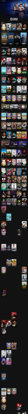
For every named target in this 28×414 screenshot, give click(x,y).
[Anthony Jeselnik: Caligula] (8, 186)
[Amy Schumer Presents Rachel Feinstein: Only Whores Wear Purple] (14, 179)
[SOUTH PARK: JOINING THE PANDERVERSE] (3, 391)
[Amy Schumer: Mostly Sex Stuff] (24, 179)
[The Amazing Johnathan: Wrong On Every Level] (3, 179)
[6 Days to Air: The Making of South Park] (3, 171)
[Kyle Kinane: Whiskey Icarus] (3, 338)
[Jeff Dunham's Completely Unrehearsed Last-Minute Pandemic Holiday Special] (3, 293)
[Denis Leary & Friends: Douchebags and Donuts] (14, 255)
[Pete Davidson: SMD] (14, 369)
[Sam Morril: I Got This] (19, 391)
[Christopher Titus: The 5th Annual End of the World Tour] (3, 217)
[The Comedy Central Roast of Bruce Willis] (24, 217)
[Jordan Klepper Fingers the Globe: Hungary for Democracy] (14, 315)
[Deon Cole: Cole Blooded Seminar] (19, 255)
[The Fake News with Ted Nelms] (14, 270)
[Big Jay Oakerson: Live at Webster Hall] (14, 194)
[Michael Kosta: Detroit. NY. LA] (3, 346)
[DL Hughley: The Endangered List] (24, 240)
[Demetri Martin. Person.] (3, 255)
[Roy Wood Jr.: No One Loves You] (3, 384)
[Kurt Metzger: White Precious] (14, 331)
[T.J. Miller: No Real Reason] (24, 399)
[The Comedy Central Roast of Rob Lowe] (8, 232)
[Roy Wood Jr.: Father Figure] (19, 376)
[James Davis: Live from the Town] (14, 285)
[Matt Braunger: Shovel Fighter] (24, 338)
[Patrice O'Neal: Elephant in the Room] (24, 361)
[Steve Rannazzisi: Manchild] (14, 399)
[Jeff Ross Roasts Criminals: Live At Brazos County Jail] (24, 293)
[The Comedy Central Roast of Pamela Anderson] (3, 232)
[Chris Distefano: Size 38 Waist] (19, 209)
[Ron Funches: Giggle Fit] (14, 376)
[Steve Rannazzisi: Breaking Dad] (8, 399)
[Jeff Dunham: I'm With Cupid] (24, 285)
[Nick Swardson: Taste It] (24, 353)
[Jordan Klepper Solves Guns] (8, 315)
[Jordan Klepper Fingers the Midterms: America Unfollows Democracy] (19, 315)
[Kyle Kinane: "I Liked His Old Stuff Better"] (19, 331)
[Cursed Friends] (14, 240)
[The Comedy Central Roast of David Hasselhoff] (8, 224)
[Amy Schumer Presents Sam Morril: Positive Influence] (19, 179)
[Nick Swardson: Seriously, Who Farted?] (19, 353)
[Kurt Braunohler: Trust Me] (8, 331)
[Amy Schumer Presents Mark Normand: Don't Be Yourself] (8, 179)
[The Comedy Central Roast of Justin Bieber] (24, 224)
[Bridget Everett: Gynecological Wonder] (3, 202)
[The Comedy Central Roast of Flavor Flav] (14, 224)
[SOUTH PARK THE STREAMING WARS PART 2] (24, 384)
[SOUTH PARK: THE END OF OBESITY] (14, 391)
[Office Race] (14, 361)
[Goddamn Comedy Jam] (19, 270)
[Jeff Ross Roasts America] (14, 293)
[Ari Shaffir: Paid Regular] (14, 186)
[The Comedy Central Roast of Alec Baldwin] (14, 217)
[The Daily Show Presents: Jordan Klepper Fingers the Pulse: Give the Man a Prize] (19, 407)
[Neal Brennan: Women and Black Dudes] (14, 353)
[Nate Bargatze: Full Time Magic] (3, 353)
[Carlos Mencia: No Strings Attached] (8, 209)
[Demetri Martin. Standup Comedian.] (8, 255)
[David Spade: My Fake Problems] (24, 247)
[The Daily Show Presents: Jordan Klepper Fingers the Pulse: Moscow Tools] (3, 323)
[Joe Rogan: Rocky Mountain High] (14, 308)
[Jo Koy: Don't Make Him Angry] (19, 300)
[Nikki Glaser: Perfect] (3, 361)
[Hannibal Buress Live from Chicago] (8, 277)
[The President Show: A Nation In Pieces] (24, 369)
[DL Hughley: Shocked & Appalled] (19, 240)
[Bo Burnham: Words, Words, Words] (24, 194)
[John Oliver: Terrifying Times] (3, 315)
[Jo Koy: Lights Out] (24, 300)
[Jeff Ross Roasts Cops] (19, 293)
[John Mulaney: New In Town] (19, 308)
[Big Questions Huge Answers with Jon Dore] (19, 194)
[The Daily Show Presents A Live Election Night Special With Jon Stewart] (3, 247)
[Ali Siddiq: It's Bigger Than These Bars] (24, 171)
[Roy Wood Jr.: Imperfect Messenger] (24, 376)
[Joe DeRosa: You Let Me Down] (3, 308)
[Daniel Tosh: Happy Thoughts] (14, 247)
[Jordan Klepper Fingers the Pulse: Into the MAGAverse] (24, 315)
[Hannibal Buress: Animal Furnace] (3, 277)
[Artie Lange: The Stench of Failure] (19, 186)
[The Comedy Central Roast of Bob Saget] (19, 217)
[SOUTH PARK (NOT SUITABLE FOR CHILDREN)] (8, 391)
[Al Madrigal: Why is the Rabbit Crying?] (19, 171)
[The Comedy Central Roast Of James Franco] (19, 224)
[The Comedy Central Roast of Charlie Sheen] (3, 224)
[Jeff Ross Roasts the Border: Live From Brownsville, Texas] (3, 300)
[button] (3, 26)
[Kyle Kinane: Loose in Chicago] (24, 331)
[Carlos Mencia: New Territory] (3, 209)
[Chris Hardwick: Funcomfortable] (24, 209)
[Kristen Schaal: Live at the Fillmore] (24, 323)
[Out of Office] (19, 361)
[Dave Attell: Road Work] (19, 247)
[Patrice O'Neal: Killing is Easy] (3, 369)
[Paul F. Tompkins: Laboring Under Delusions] (8, 369)
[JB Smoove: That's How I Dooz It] (8, 285)
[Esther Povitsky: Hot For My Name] (24, 262)
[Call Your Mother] (19, 202)
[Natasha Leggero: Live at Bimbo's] (24, 346)
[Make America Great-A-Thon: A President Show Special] (14, 338)
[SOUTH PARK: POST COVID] (19, 384)
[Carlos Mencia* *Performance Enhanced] (24, 202)
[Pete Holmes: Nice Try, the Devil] (19, 369)
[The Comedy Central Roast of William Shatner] (14, 232)
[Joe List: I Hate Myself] (8, 308)
